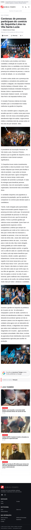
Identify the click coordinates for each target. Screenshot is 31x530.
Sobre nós (18, 509)
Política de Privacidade (21, 517)
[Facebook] (2, 495)
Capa (2, 501)
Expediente (18, 519)
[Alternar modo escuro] (25, 7)
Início (2, 15)
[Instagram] (5, 495)
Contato (18, 501)
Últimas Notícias (4, 511)
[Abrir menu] (28, 7)
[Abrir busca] (23, 7)
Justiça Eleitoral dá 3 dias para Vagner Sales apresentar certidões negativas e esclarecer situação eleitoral (16, 2)
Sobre (2, 503)
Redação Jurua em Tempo (9, 30)
